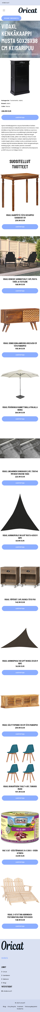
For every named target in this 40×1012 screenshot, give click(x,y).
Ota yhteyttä (12, 1006)
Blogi (4, 983)
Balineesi (6, 979)
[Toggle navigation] (3, 10)
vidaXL (21, 100)
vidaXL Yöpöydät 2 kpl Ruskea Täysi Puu (20, 599)
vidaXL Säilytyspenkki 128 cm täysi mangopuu (20, 725)
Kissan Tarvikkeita (11, 18)
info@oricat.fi (5, 3)
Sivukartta (20, 1009)
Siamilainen (6, 975)
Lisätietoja (20, 117)
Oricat (5, 972)
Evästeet (20, 1006)
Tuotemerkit (14, 100)
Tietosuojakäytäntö (31, 1006)
